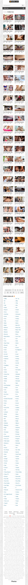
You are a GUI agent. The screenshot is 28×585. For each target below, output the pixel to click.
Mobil (5, 420)
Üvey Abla (6, 478)
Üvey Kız (18, 483)
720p (17, 303)
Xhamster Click (19, 489)
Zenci (5, 505)
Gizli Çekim (18, 369)
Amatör (17, 309)
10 (7, 292)
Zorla (17, 505)
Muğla (17, 420)
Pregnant (17, 438)
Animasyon (18, 314)
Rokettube (18, 443)
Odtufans (6, 423)
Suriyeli (17, 456)
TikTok (5, 463)
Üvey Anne (6, 480)
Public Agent (6, 440)
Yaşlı (5, 496)
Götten (5, 372)
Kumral (17, 403)
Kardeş (17, 392)
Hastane (17, 376)
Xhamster (6, 489)
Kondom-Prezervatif (8, 398)
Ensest (17, 347)
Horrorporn (18, 380)
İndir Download (7, 385)
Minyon (17, 418)
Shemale (6, 452)
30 (13, 292)
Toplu (5, 465)
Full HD (17, 363)
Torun (17, 465)
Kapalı (5, 392)
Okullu (17, 425)
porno (16, 527)
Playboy (17, 432)
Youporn (5, 503)
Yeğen (17, 496)
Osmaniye (6, 432)
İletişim (10, 511)
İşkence (17, 385)
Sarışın (5, 447)
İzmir (17, 387)
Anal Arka (6, 314)
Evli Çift (5, 354)
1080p (5, 298)
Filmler (17, 360)
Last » (22, 292)
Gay (5, 367)
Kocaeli (17, 396)
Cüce (5, 340)
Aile (16, 307)
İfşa (5, 383)
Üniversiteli (18, 476)
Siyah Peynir (18, 454)
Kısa (17, 394)
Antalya (17, 318)
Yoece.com (6, 500)
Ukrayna (6, 476)
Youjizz (17, 500)
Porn (5, 434)
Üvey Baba (18, 480)
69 (4, 303)
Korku (5, 403)
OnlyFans (18, 427)
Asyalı (17, 320)
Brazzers (6, 334)
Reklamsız (6, 443)
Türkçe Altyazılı (7, 472)
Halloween (18, 374)
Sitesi (5, 454)
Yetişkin (17, 498)
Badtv (5, 323)
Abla (17, 305)
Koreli (17, 400)
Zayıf (17, 503)
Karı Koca (6, 394)
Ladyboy (17, 407)
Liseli (17, 412)
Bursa (17, 334)
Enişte (5, 347)
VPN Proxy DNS (20, 513)
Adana (5, 307)
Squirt (5, 456)
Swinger (5, 458)
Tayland (17, 458)
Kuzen (17, 405)
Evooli (17, 354)
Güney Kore (6, 374)
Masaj (17, 414)
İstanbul (5, 387)
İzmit (5, 389)
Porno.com (6, 438)
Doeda (6, 511)
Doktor (17, 343)
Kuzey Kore (6, 407)
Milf (5, 418)
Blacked (5, 332)
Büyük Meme (7, 336)
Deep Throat (6, 343)
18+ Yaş (17, 298)
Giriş (14, 514)
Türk (5, 469)
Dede (17, 340)
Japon (17, 389)
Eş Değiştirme (19, 349)
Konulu (17, 398)
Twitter (17, 474)
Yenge (5, 498)
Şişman (17, 452)
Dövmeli (5, 345)
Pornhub (17, 434)
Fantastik (6, 356)
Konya (5, 400)
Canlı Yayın (18, 336)
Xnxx (5, 492)
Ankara (17, 316)
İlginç (17, 383)
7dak (5, 305)
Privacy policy (12, 513)
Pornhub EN (6, 436)
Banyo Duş (18, 327)
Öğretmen (6, 425)
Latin (5, 409)
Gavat (17, 365)
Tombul (17, 463)
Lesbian (17, 409)
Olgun (5, 427)
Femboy (17, 358)
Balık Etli (18, 325)
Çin (4, 338)
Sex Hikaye (6, 449)
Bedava (5, 329)
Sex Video (18, 449)
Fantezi (17, 356)
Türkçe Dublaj (18, 472)
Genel (5, 369)
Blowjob (17, 332)
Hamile (5, 376)
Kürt (5, 405)
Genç (17, 367)
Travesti (5, 467)
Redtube (17, 440)
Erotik (5, 349)
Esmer (5, 352)
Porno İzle (18, 436)
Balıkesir (6, 327)
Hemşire (17, 378)
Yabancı (17, 494)
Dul (16, 345)
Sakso (17, 445)
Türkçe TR (6, 474)
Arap (5, 320)
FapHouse (6, 358)
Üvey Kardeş (6, 483)
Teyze (17, 460)
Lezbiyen (6, 412)
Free (5, 363)
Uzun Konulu (18, 485)
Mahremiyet (16, 511)
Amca (5, 312)
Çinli (17, 338)
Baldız (5, 325)
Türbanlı (17, 467)
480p (17, 300)
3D (4, 300)
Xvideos (17, 492)
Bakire (17, 323)
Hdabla (5, 378)
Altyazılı (6, 309)
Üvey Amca (18, 478)
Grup (17, 372)
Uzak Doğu (6, 485)
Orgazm (17, 429)
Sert (16, 447)
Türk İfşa (17, 469)
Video (5, 487)
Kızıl (5, 396)
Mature (5, 416)
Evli (16, 352)
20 (10, 292)
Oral (5, 429)
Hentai (5, 380)
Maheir (5, 414)
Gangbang (6, 365)
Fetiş (5, 360)
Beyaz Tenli (18, 329)
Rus (5, 445)
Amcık (17, 312)
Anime (5, 316)
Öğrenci (17, 423)
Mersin (17, 416)
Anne (5, 318)
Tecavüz (6, 460)
